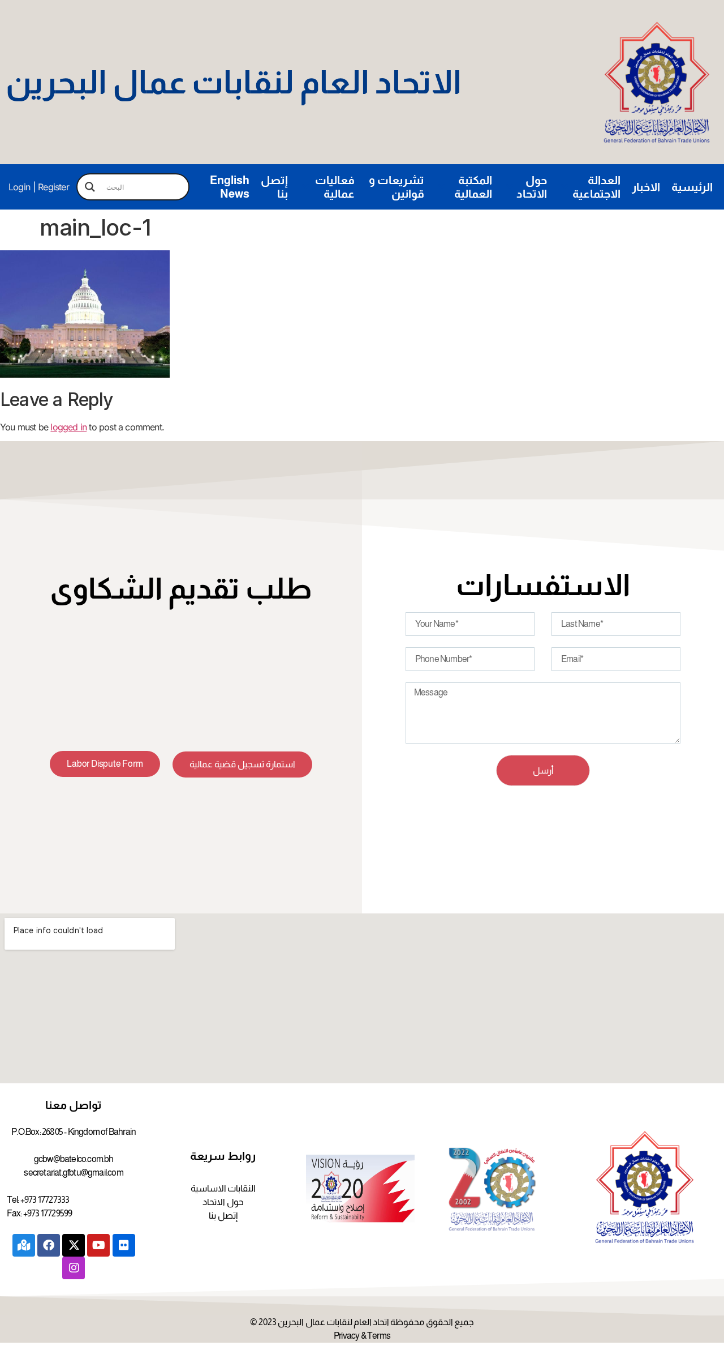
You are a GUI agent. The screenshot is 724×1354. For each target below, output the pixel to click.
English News (229, 187)
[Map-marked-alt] (23, 1245)
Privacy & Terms (362, 1335)
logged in (68, 427)
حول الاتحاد (531, 187)
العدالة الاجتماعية (596, 187)
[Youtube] (98, 1245)
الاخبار (646, 187)
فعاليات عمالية (335, 187)
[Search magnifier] (90, 187)
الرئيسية (692, 187)
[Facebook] (48, 1245)
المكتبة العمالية (473, 187)
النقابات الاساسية (223, 1188)
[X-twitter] (73, 1245)
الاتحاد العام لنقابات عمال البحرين (234, 82)
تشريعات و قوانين (396, 187)
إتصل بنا (274, 187)
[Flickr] (124, 1245)
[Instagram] (73, 1268)
